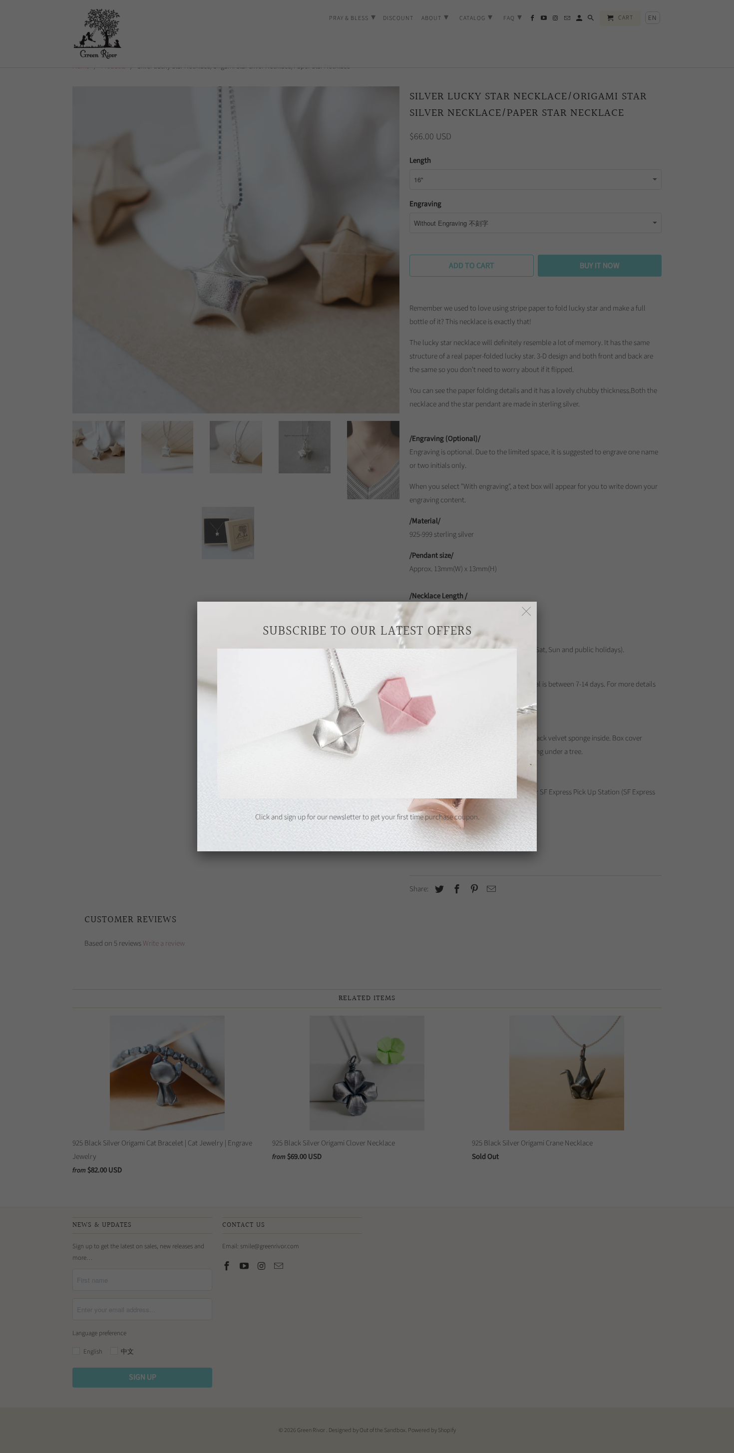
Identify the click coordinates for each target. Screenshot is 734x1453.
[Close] (526, 612)
